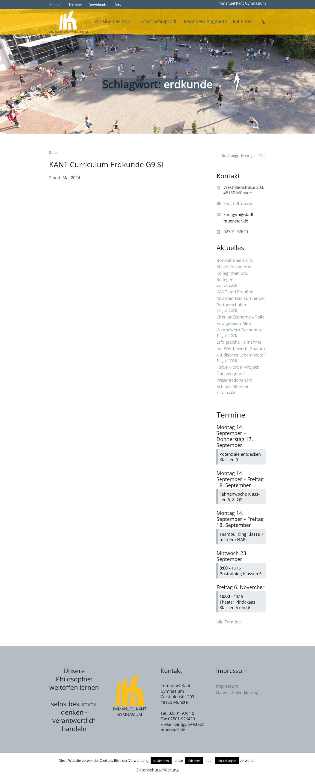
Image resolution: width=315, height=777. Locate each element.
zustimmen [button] (161, 761)
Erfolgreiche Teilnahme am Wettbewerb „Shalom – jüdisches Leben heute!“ (241, 348)
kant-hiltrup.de (237, 203)
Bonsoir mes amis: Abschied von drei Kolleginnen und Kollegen (235, 269)
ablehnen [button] (194, 761)
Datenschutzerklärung (237, 692)
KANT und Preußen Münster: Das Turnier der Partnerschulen (241, 298)
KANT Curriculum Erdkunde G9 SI (106, 164)
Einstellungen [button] (227, 761)
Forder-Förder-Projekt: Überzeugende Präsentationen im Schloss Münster (238, 376)
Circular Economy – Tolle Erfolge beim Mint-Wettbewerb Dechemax (240, 323)
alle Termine (229, 622)
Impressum (227, 686)
